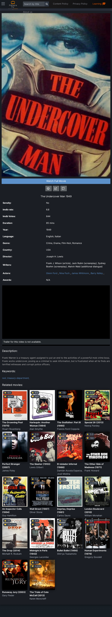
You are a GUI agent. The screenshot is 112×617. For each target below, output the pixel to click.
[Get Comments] (63, 188)
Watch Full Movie (56, 181)
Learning (97, 3)
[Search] (47, 4)
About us (27, 12)
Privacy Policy (80, 3)
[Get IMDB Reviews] (48, 188)
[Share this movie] (56, 188)
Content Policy (60, 3)
